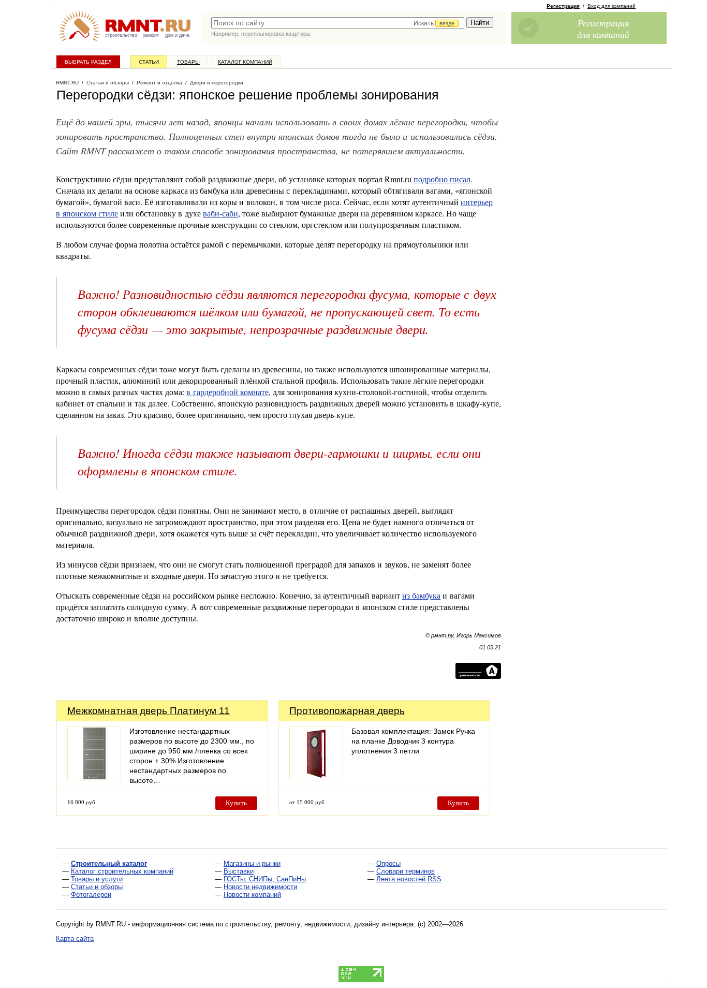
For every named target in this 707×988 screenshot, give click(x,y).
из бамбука (421, 595)
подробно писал (442, 178)
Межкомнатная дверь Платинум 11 (148, 710)
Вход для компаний (611, 6)
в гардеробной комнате (227, 391)
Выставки (239, 871)
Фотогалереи (91, 894)
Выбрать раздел (88, 62)
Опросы (388, 863)
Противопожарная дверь (347, 710)
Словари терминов (405, 871)
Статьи (149, 62)
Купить (236, 803)
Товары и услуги (97, 879)
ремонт (151, 35)
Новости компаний (252, 894)
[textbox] (337, 22)
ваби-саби (220, 213)
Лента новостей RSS (408, 879)
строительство (121, 35)
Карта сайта (75, 938)
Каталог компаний (245, 62)
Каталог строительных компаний (122, 871)
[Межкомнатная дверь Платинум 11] (94, 777)
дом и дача (177, 35)
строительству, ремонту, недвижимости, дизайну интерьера (319, 924)
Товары (188, 62)
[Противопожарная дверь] (316, 777)
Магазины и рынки (252, 863)
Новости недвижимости (260, 887)
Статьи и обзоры (97, 887)
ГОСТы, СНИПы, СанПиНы (265, 879)
